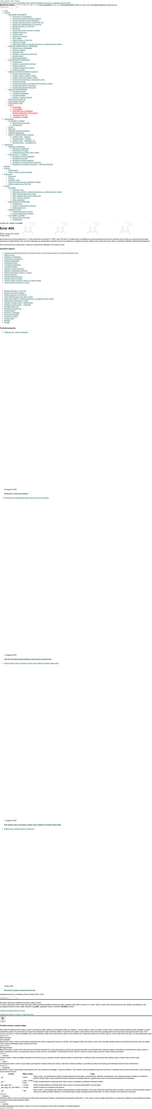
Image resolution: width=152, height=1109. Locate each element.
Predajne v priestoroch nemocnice (24, 54)
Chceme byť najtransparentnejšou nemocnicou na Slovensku (27, 659)
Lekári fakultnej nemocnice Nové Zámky (18, 297)
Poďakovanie (17, 62)
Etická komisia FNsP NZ (17, 99)
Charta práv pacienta (19, 36)
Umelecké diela (13, 180)
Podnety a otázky (18, 70)
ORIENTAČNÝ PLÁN (15, 103)
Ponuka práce (9, 319)
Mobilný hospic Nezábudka (22, 48)
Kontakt (7, 322)
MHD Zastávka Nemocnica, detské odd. (26, 196)
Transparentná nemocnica (13, 277)
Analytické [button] (3, 1066)
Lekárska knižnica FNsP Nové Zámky (25, 153)
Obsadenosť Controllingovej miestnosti (26, 162)
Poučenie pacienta (19, 82)
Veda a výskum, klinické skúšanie (20, 172)
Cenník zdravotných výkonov (22, 212)
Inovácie (7, 168)
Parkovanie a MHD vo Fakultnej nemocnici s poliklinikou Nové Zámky (37, 44)
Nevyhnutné (6, 1038)
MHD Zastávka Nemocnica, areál (24, 194)
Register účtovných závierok (14, 293)
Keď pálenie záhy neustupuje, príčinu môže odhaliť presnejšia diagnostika (32, 825)
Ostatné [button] (3, 1102)
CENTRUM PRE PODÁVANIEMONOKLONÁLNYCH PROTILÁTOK (25, 112)
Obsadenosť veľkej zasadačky (23, 156)
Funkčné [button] (3, 1054)
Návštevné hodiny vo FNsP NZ (23, 26)
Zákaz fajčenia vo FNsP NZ (22, 40)
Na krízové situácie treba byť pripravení (19, 990)
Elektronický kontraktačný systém (16, 301)
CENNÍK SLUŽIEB (14, 210)
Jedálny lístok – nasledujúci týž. (23, 141)
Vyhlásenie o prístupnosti (13, 259)
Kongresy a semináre (11, 313)
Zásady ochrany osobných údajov (24, 76)
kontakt (6, 186)
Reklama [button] (3, 1094)
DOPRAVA (12, 188)
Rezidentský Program (20, 151)
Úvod (6, 11)
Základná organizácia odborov (19, 131)
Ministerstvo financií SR (12, 309)
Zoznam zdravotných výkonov (23, 214)
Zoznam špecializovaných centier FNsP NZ (28, 23)
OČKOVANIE (16, 107)
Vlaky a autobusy (18, 200)
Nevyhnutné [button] (4, 1036)
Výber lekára (16, 38)
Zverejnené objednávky (20, 93)
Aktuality (7, 166)
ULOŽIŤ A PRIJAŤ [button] (6, 1108)
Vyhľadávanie (17, 125)
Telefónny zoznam (19, 42)
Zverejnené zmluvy (19, 91)
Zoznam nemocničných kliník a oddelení (26, 19)
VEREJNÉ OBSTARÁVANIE (17, 90)
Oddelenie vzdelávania (16, 147)
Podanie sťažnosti (19, 66)
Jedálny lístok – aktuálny (21, 137)
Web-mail (11, 129)
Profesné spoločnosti (16, 133)
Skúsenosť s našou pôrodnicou (16, 494)
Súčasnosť (12, 176)
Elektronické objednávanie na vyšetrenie (26, 25)
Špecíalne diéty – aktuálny (21, 139)
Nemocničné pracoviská (21, 123)
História (11, 178)
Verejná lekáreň (18, 56)
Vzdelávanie (8, 145)
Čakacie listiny (9, 255)
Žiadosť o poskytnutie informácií (24, 64)
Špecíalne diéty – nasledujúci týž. (24, 143)
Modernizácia (13, 170)
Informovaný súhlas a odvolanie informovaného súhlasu (32, 84)
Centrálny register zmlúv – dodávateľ (17, 305)
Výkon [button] (2, 1060)
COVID (10, 105)
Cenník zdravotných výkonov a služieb (26, 30)
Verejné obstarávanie (11, 261)
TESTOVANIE (17, 109)
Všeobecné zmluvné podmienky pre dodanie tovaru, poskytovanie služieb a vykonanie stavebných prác (41, 253)
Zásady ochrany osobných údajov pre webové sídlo (22, 281)
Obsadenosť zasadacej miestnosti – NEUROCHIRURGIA (32, 164)
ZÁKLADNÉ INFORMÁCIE (17, 15)
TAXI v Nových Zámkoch (21, 198)
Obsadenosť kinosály (20, 158)
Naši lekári (16, 28)
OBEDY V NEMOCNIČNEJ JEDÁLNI (21, 135)
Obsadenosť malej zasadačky (23, 160)
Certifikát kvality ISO (11, 307)
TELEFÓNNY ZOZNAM (16, 121)
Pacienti (7, 13)
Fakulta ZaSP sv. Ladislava (18, 155)
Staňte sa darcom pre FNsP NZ (19, 184)
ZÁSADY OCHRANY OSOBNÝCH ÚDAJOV (23, 72)
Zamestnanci (8, 119)
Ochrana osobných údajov (21, 74)
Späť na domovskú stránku (9, 234)
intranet (11, 127)
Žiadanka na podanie (20, 117)
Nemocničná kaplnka (19, 58)
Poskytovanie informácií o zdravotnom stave (28, 80)
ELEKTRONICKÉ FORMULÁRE (19, 60)
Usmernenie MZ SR (19, 115)
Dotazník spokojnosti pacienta (23, 68)
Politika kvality (17, 34)
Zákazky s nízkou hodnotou (22, 97)
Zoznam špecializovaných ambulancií (25, 21)
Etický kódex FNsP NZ (16, 101)
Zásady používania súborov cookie (24, 78)
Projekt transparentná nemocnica (24, 88)
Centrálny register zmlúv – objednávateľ (18, 303)
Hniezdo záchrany (18, 50)
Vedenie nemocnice (19, 32)
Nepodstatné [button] (4, 1046)
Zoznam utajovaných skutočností (24, 86)
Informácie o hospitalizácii (22, 17)
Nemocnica (8, 174)
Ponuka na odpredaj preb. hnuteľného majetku (24, 182)
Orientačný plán (17, 52)
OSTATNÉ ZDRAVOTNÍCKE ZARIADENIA (22, 46)
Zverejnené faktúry (19, 95)
